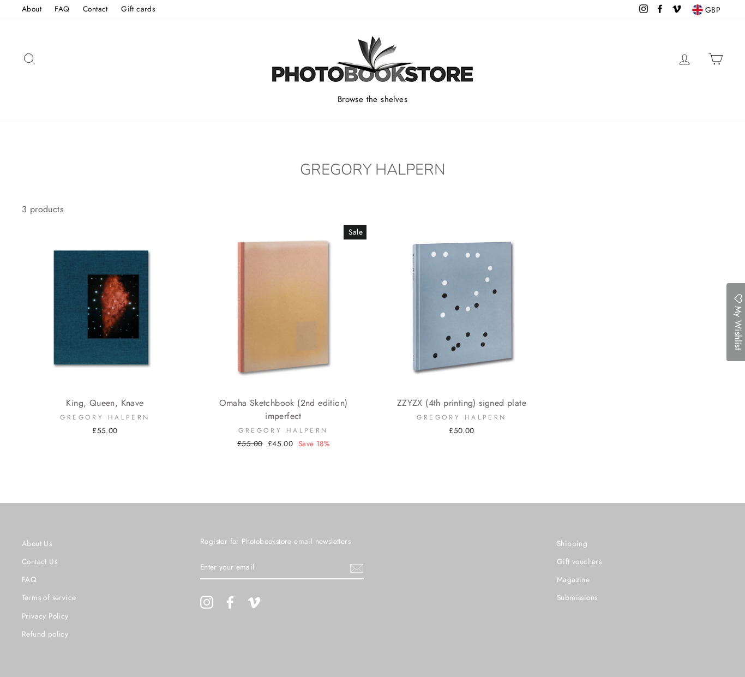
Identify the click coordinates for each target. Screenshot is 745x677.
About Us (37, 543)
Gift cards (138, 8)
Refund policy (45, 633)
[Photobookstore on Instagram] (206, 602)
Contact (95, 8)
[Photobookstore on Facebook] (230, 602)
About (31, 8)
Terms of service (49, 597)
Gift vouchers (579, 561)
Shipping (572, 543)
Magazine (573, 579)
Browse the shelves (372, 99)
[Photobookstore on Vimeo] (254, 602)
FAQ (62, 8)
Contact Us (39, 561)
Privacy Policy (45, 615)
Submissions (577, 597)
